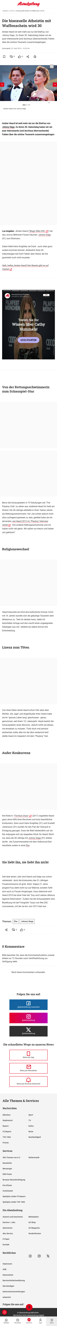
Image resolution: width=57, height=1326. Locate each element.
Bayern (6, 1126)
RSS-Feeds (7, 1174)
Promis (12, 11)
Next (55, 84)
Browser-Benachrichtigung (14, 1180)
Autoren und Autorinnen (13, 1217)
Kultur (31, 1126)
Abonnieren (7, 1228)
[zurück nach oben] (29, 1308)
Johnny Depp (8, 127)
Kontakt (6, 1245)
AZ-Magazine (34, 1228)
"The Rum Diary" (21, 816)
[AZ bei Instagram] (39, 1256)
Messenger (7, 1169)
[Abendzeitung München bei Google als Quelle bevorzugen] (35, 56)
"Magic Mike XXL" (37, 231)
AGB (4, 1269)
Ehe (27, 845)
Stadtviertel (8, 1120)
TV (29, 1120)
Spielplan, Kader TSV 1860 (14, 1202)
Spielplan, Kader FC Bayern (14, 1196)
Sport (30, 1115)
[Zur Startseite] (28, 6)
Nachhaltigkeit (34, 1137)
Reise (30, 1131)
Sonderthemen (34, 1233)
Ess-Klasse (7, 1185)
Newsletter (7, 1163)
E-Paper (6, 1239)
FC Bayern (7, 1131)
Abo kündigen (8, 1286)
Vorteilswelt (8, 1191)
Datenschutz (8, 1275)
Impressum (7, 1264)
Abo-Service (8, 1233)
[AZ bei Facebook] (30, 1256)
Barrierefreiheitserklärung (14, 1280)
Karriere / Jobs (9, 1222)
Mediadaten (33, 1217)
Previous (2, 84)
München (6, 1115)
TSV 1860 (7, 1137)
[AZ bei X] (48, 1256)
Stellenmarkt (33, 1157)
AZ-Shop (32, 1222)
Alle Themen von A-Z (11, 1157)
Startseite (5, 11)
